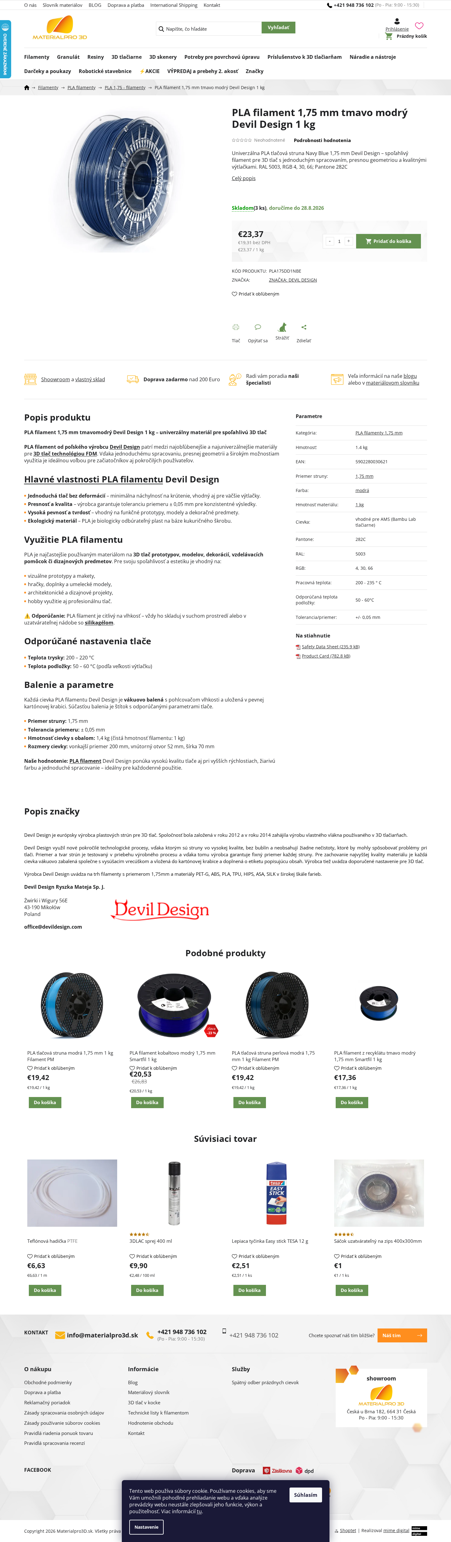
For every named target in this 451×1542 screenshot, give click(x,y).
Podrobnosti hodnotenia (322, 140)
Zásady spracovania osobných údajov (64, 1413)
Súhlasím (305, 1495)
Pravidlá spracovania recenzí (54, 1443)
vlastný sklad (90, 379)
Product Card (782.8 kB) (326, 656)
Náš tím (391, 1335)
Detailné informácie (329, 178)
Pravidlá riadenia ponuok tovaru (58, 1433)
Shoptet (348, 1530)
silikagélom (99, 622)
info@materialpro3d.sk (102, 1335)
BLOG (95, 5)
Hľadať (278, 27)
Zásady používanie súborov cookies (62, 1423)
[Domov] (28, 87)
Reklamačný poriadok (47, 1402)
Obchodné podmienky (48, 1382)
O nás (30, 5)
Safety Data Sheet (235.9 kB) (331, 647)
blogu (410, 376)
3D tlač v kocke (144, 1402)
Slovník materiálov (62, 5)
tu (199, 1511)
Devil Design (125, 446)
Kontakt (212, 5)
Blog (133, 1382)
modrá (362, 490)
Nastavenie (146, 1527)
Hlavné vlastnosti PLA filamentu (93, 479)
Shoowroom (55, 379)
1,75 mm (365, 476)
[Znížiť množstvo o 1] (330, 241)
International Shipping (173, 5)
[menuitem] (36, 55)
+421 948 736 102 (181, 1332)
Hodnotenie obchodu (150, 1423)
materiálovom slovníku (392, 382)
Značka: (293, 280)
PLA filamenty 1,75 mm (379, 433)
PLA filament (85, 761)
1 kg (360, 505)
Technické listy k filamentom (158, 1413)
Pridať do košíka (392, 241)
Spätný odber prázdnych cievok (265, 1382)
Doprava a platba (126, 5)
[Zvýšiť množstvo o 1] (349, 241)
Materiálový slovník (149, 1392)
